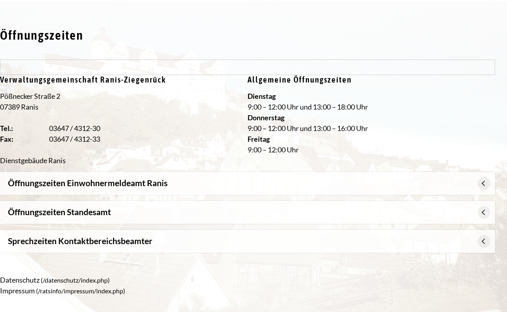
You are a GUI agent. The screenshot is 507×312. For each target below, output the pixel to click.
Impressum (17, 290)
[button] (247, 183)
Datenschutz (20, 279)
